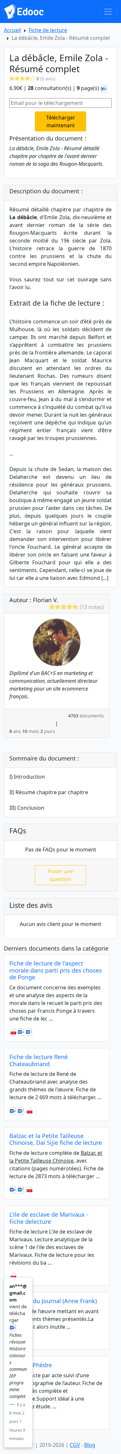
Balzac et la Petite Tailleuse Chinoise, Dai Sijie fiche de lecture (55, 1139)
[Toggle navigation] (108, 11)
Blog (89, 1444)
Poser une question (60, 875)
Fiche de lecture (48, 30)
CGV (75, 1444)
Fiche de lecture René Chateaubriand (38, 1060)
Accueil (12, 30)
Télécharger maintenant (60, 121)
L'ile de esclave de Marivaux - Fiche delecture (48, 1218)
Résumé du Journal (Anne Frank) (53, 1301)
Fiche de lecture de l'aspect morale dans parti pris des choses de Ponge (55, 970)
